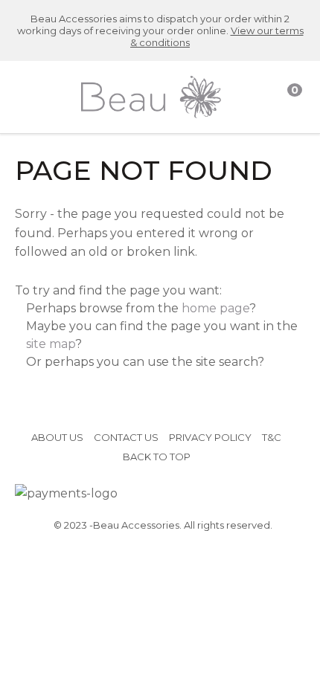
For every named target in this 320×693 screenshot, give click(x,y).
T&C (271, 437)
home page (215, 308)
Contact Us (126, 437)
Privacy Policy (210, 437)
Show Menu (25, 96)
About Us (57, 437)
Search (261, 97)
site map (50, 344)
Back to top (157, 456)
